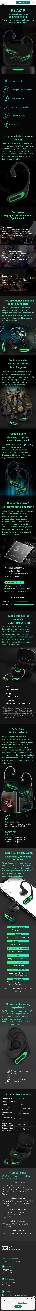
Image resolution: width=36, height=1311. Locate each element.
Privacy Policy (22, 1303)
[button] (33, 2)
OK (18, 1306)
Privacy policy (7, 1285)
